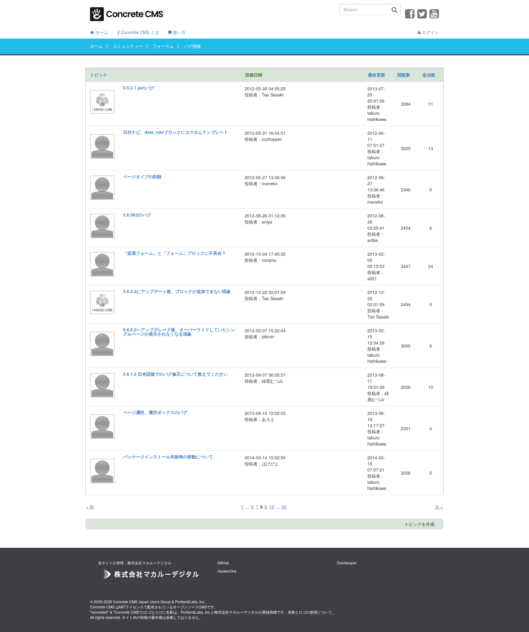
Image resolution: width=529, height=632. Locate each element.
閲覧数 (403, 75)
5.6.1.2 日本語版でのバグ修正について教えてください (175, 374)
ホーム (101, 32)
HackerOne (226, 571)
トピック (98, 75)
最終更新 (376, 75)
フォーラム (163, 46)
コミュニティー (128, 46)
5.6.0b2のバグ (137, 215)
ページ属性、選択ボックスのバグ (155, 412)
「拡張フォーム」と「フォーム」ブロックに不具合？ (174, 253)
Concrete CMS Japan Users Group (142, 601)
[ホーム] (126, 12)
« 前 (90, 507)
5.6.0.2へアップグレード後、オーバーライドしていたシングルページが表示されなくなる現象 (179, 331)
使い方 (178, 32)
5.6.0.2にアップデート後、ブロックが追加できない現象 (177, 291)
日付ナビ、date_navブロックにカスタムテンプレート (175, 132)
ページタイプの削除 (142, 176)
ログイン (430, 32)
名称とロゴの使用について (310, 612)
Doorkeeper (347, 562)
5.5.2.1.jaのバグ (138, 87)
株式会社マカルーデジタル (236, 612)
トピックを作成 (419, 524)
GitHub (223, 562)
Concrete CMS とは (139, 32)
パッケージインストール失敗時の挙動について (168, 456)
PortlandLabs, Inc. (190, 601)
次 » (439, 507)
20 (284, 507)
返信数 (428, 75)
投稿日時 (253, 75)
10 (271, 507)
